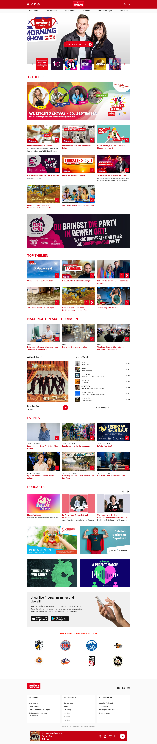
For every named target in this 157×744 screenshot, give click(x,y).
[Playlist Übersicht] (110, 736)
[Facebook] (35, 4)
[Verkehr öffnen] (38, 4)
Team (66, 706)
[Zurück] (123, 491)
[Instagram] (32, 4)
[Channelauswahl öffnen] (129, 4)
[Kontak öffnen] (125, 4)
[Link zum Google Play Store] (60, 619)
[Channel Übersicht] (105, 736)
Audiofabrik (103, 706)
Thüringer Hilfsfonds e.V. (108, 710)
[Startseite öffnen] (78, 4)
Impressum (33, 703)
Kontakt (67, 720)
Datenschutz (34, 706)
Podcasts (124, 10)
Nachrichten (70, 10)
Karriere (67, 713)
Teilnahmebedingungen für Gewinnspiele (39, 714)
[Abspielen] (122, 736)
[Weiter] (128, 491)
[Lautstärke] (100, 736)
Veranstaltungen (105, 10)
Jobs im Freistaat (106, 703)
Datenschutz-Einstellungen (39, 710)
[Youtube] (28, 4)
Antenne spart (104, 713)
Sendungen (68, 703)
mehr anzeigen (102, 408)
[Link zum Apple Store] (39, 619)
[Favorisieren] (115, 736)
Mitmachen (52, 10)
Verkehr (86, 10)
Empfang (67, 710)
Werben (67, 717)
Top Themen (34, 10)
